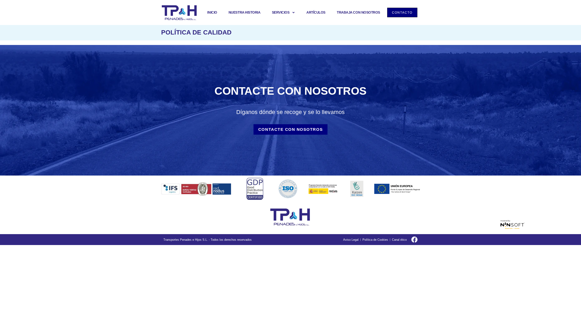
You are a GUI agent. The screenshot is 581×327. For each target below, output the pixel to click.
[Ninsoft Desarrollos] (512, 224)
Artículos (315, 12)
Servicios (281, 12)
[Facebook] (414, 239)
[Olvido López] (290, 218)
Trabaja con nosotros (358, 12)
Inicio (212, 12)
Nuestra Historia (245, 12)
